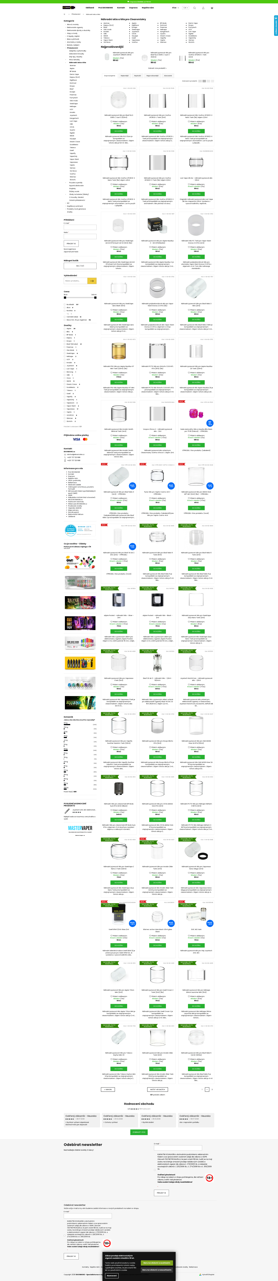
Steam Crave (75, 142)
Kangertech (74, 118)
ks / (80, 266)
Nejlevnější (125, 76)
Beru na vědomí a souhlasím (157, 1263)
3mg (65, 736)
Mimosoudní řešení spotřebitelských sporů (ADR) (82, 492)
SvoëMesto (74, 144)
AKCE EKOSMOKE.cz (75, 499)
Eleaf (72, 89)
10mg (66, 762)
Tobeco (71, 390)
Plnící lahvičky (74, 60)
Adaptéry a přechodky (77, 51)
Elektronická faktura (75, 514)
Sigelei (72, 133)
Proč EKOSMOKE (74, 472)
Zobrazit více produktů (156, 68)
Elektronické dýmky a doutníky (78, 30)
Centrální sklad (74, 317)
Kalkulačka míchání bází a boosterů (81, 497)
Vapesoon (72, 403)
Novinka (71, 311)
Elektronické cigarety (75, 27)
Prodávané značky (75, 506)
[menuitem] (89, 7)
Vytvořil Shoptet (208, 1275)
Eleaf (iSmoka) (74, 344)
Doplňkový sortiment (75, 206)
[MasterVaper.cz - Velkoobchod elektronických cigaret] (80, 827)
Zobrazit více (139, 1132)
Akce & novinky (73, 24)
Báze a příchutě (73, 39)
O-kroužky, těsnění (76, 197)
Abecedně (168, 76)
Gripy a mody (72, 33)
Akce (70, 307)
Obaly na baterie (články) (79, 194)
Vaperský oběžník (74, 508)
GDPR (70, 495)
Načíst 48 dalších (157, 1089)
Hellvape (73, 106)
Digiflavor (73, 80)
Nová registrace (70, 249)
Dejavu (71, 338)
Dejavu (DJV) (75, 77)
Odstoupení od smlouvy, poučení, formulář (81, 488)
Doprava (71, 476)
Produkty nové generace (76, 209)
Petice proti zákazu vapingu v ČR (77, 547)
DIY (68, 203)
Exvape (72, 92)
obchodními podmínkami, (187, 1154)
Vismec (72, 168)
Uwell (72, 150)
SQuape (73, 139)
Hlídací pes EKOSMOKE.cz (77, 504)
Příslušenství (72, 48)
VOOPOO (72, 415)
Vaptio (72, 165)
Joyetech (73, 115)
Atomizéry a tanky (74, 42)
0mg (65, 723)
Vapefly (73, 153)
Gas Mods (72, 350)
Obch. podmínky (74, 480)
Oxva (70, 378)
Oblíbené (71, 516)
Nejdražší (137, 76)
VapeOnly (73, 156)
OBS (71, 124)
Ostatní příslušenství (77, 200)
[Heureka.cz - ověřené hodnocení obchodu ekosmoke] (80, 530)
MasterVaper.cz (80, 835)
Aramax (73, 65)
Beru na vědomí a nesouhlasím (156, 1270)
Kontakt (71, 474)
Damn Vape (74, 74)
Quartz (72, 130)
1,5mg (66, 727)
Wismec (73, 177)
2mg (65, 731)
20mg (66, 787)
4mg (66, 740)
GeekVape (74, 104)
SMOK (72, 136)
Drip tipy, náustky (75, 57)
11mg (65, 766)
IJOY (71, 109)
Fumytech (74, 98)
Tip (69, 314)
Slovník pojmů (73, 512)
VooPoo (73, 174)
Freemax (73, 95)
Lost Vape (73, 121)
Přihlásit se (71, 244)
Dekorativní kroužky (76, 54)
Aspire (72, 68)
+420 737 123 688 (73, 457)
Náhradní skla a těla (77, 62)
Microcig (71, 372)
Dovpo (72, 86)
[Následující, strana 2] (207, 1089)
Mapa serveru (73, 510)
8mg (65, 753)
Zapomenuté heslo (71, 252)
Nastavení (112, 1275)
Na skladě (72, 304)
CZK (185, 8)
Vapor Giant (74, 159)
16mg (66, 779)
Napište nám (73, 478)
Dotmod (73, 83)
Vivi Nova (73, 171)
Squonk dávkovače (76, 185)
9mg (65, 757)
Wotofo (73, 180)
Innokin (72, 112)
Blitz (70, 332)
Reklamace (72, 483)
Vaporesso (74, 162)
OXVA (72, 127)
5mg (65, 744)
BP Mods (73, 71)
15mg (66, 774)
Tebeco (73, 147)
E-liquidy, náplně (73, 36)
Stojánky (72, 188)
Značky (69, 212)
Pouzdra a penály (75, 183)
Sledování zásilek (74, 485)
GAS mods (74, 101)
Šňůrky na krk (74, 191)
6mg (65, 749)
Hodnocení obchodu (76, 502)
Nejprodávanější (152, 76)
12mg (66, 770)
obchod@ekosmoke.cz (75, 454)
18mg (66, 783)
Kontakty (85, 1267)
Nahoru (109, 1089)
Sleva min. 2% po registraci (79, 320)
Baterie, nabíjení (73, 45)
